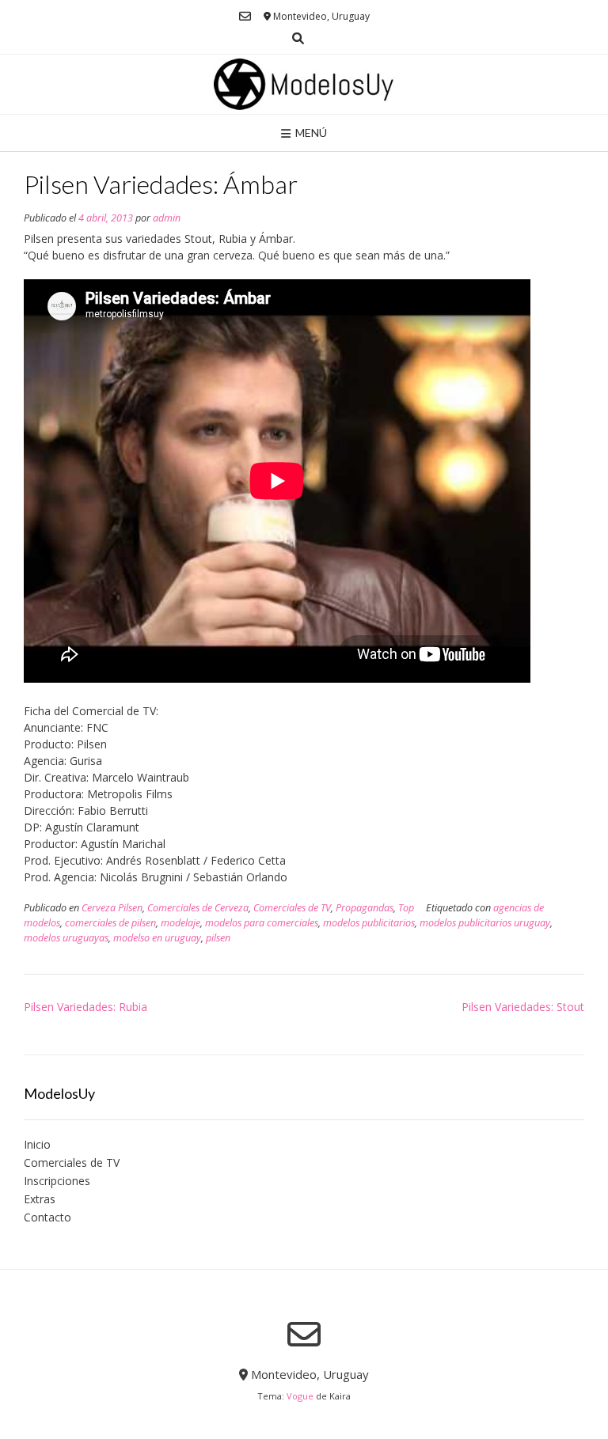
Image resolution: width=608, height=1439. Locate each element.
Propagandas (364, 908)
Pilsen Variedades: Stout (523, 1006)
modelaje (180, 923)
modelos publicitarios (369, 923)
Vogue (300, 1396)
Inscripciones (57, 1180)
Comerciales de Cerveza (198, 908)
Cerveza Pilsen (112, 908)
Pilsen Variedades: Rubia (85, 1006)
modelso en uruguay (157, 938)
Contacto (47, 1217)
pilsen (218, 938)
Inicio (37, 1144)
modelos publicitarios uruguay (485, 923)
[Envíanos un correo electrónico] (245, 16)
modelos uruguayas (66, 938)
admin (166, 218)
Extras (39, 1198)
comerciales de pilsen (110, 923)
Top (406, 908)
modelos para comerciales (261, 923)
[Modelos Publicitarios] (304, 84)
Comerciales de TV (292, 908)
